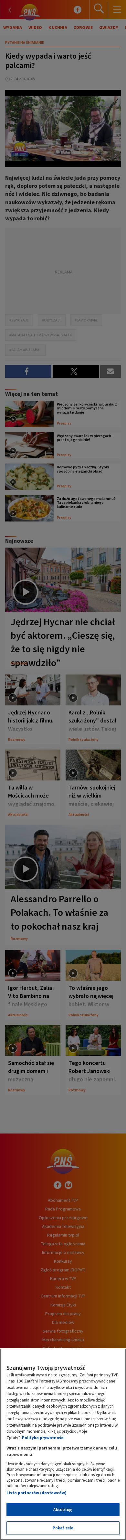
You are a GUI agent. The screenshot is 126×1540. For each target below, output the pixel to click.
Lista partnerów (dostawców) (36, 1493)
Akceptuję (62, 1509)
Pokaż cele (63, 1528)
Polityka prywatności (43, 1437)
